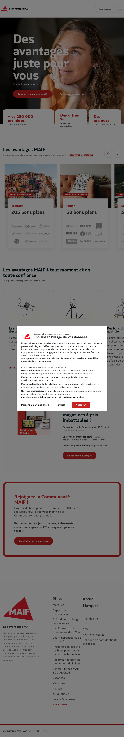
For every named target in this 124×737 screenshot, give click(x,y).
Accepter (81, 404)
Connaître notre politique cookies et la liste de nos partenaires (52, 397)
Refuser (61, 404)
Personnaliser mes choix (35, 404)
